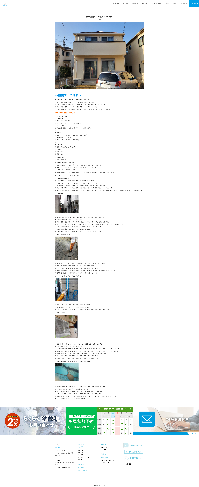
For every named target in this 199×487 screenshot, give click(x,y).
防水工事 (80, 455)
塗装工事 (80, 450)
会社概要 (103, 449)
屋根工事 (80, 452)
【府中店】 (58, 460)
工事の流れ (145, 3)
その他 (80, 460)
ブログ (167, 3)
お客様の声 (135, 3)
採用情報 (184, 3)
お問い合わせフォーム (107, 460)
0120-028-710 (65, 467)
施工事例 (125, 3)
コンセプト (116, 3)
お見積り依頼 (105, 462)
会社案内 (175, 3)
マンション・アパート (85, 457)
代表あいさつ (105, 447)
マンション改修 (157, 3)
